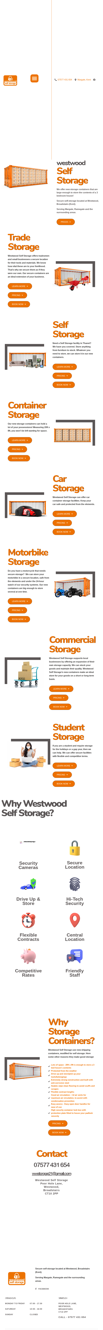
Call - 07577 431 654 (72, 1317)
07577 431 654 (51, 1164)
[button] (34, 78)
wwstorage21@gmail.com (51, 1173)
